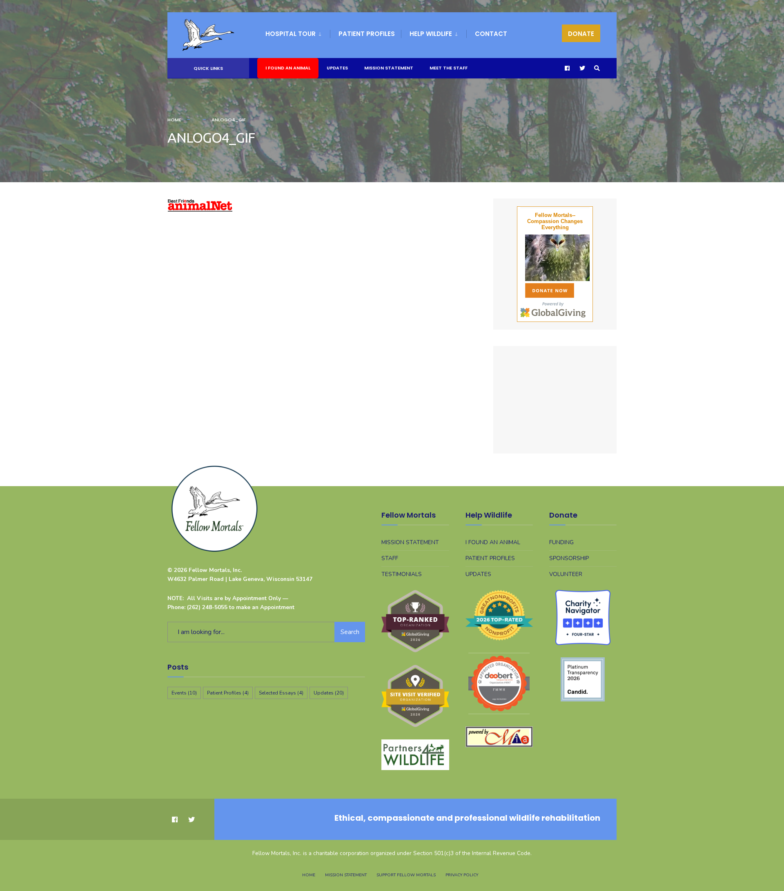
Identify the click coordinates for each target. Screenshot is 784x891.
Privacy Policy (461, 875)
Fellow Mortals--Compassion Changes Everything (555, 221)
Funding (561, 542)
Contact (491, 33)
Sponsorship (569, 558)
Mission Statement (388, 68)
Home (174, 119)
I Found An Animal (287, 68)
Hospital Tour (290, 33)
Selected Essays (281, 693)
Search (350, 632)
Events (184, 693)
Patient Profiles (367, 33)
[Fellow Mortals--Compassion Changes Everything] (555, 257)
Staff (389, 558)
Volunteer (565, 574)
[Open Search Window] (597, 68)
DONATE (581, 33)
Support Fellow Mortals (406, 875)
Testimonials (401, 574)
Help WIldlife (431, 33)
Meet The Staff (449, 68)
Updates (337, 68)
